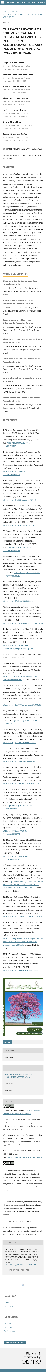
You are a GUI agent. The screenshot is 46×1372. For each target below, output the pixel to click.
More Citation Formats (18, 1270)
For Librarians (9, 1331)
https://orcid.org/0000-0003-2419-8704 (15, 69)
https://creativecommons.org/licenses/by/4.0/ (25, 1157)
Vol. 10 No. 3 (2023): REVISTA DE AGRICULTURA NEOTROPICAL (22, 15)
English (7, 1302)
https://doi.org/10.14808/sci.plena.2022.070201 (22, 916)
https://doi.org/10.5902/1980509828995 (19, 742)
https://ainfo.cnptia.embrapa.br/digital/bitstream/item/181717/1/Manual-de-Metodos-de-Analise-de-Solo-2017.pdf (23, 941)
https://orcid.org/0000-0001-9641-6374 (15, 81)
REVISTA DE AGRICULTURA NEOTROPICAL (26, 2)
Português (8, 1306)
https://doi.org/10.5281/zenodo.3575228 (19, 500)
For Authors (8, 1327)
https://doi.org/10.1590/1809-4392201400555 (21, 761)
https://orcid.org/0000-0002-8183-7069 (15, 105)
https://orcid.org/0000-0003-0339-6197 (15, 140)
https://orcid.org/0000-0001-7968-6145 (15, 116)
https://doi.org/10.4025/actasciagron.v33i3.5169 (23, 623)
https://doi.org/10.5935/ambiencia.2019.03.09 (22, 705)
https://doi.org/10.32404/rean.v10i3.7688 (24, 149)
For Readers (8, 1323)
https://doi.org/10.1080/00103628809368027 (21, 970)
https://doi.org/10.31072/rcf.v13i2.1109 (19, 525)
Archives (14, 12)
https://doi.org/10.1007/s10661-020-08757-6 (21, 783)
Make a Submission (14, 1342)
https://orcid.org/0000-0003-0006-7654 (15, 128)
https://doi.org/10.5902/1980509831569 (19, 601)
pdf (8, 1042)
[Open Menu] (2, 2)
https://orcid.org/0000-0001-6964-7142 (15, 93)
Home (5, 12)
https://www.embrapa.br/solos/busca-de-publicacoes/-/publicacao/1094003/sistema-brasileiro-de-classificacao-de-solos (23, 884)
